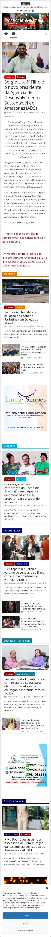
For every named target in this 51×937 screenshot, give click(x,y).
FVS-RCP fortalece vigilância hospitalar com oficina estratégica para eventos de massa (33, 350)
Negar (25, 923)
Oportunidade (22, 564)
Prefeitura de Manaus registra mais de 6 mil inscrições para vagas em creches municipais (32, 724)
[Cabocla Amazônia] (6, 34)
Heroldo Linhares (33, 112)
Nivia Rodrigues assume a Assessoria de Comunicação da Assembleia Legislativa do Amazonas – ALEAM (24, 844)
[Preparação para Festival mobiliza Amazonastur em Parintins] (11, 363)
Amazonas (10, 77)
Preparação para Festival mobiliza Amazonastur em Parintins (32, 367)
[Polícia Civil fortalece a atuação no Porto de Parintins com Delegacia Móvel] (25, 280)
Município (20, 307)
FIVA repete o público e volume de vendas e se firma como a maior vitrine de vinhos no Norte (24, 574)
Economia (21, 479)
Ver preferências (25, 930)
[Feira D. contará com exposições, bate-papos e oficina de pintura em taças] (11, 602)
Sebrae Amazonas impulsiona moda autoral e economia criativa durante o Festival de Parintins (33, 622)
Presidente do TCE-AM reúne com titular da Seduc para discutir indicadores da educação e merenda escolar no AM (24, 686)
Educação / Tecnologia (25, 674)
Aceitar (25, 915)
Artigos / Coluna (12, 834)
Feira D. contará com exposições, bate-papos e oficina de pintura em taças (33, 606)
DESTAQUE (10, 479)
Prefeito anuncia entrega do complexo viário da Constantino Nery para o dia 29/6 (24, 237)
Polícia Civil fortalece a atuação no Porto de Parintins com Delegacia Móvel (21, 317)
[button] (47, 887)
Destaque (21, 77)
